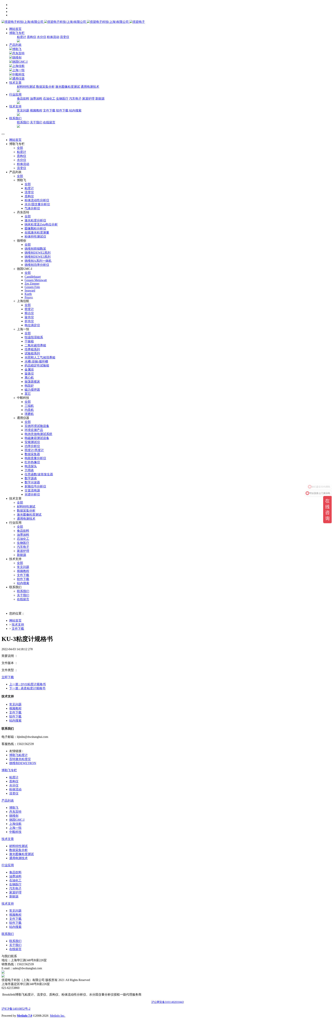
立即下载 (8, 677)
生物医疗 (62, 98)
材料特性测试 (26, 86)
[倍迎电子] (65, 21)
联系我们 (23, 122)
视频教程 (36, 110)
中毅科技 (18, 74)
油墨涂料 (36, 98)
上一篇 (27, 684)
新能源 (100, 98)
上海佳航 (18, 66)
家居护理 (88, 98)
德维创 (17, 57)
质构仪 (31, 37)
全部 (20, 147)
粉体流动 (53, 37)
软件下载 (62, 110)
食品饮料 (23, 98)
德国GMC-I (19, 61)
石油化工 (49, 98)
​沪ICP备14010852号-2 (16, 1008)
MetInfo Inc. (57, 1015)
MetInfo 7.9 (24, 1015)
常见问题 (23, 110)
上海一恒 (18, 70)
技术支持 (18, 624)
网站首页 (15, 29)
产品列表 (15, 44)
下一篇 (27, 688)
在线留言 (49, 122)
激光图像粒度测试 (67, 86)
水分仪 (41, 37)
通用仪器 (18, 78)
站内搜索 (75, 110)
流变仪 (64, 37)
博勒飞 (17, 49)
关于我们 (36, 122)
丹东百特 (18, 53)
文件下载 (49, 110)
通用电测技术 (90, 86)
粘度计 (21, 37)
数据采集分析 (45, 86)
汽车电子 (75, 98)
